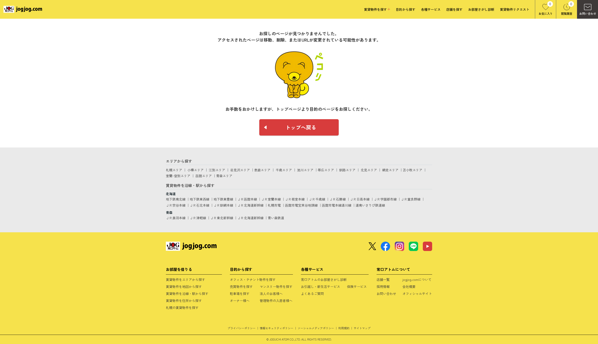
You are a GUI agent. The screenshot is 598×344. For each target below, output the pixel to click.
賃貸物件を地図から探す (184, 286)
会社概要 (409, 286)
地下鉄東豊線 (223, 199)
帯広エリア (326, 170)
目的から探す (405, 9)
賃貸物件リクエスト (514, 9)
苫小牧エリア (412, 170)
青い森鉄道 (276, 217)
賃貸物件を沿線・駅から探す (187, 293)
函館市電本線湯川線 (336, 205)
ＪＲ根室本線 (295, 199)
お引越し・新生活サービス (320, 286)
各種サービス (431, 9)
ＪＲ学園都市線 (385, 199)
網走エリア (390, 170)
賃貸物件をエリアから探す (185, 279)
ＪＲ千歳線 (317, 199)
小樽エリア (195, 170)
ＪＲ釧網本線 (223, 205)
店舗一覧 (383, 279)
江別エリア (217, 170)
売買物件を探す (241, 286)
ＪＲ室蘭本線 (271, 199)
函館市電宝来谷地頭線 (301, 205)
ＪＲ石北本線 (199, 205)
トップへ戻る (300, 127)
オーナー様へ (239, 300)
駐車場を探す (239, 293)
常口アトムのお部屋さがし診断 (324, 279)
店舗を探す (454, 9)
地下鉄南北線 (175, 199)
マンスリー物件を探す (276, 286)
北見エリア (369, 170)
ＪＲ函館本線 (247, 199)
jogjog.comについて (416, 279)
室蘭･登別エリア (178, 175)
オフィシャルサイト (417, 293)
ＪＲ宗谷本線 (175, 205)
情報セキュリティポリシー (276, 328)
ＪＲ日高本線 (360, 199)
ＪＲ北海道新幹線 (250, 205)
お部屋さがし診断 (481, 9)
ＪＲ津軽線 (198, 217)
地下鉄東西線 (199, 199)
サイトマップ (362, 328)
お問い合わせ (386, 293)
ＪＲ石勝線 (337, 199)
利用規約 (343, 328)
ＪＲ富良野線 (410, 199)
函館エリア (204, 175)
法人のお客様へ (271, 293)
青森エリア (224, 175)
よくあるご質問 (312, 293)
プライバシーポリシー (242, 328)
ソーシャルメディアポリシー (316, 328)
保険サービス (357, 286)
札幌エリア (174, 170)
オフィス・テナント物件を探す (253, 279)
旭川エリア (305, 170)
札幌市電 (274, 205)
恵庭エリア (262, 170)
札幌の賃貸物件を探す (182, 307)
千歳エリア (284, 170)
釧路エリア (347, 170)
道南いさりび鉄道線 (370, 205)
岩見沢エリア (240, 170)
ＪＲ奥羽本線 (175, 217)
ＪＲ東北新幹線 (221, 217)
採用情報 (383, 286)
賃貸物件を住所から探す (184, 300)
